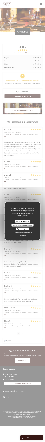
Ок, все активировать (22, 221)
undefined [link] (23, 235)
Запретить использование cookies (22, 225)
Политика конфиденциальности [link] (23, 232)
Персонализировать (22, 229)
